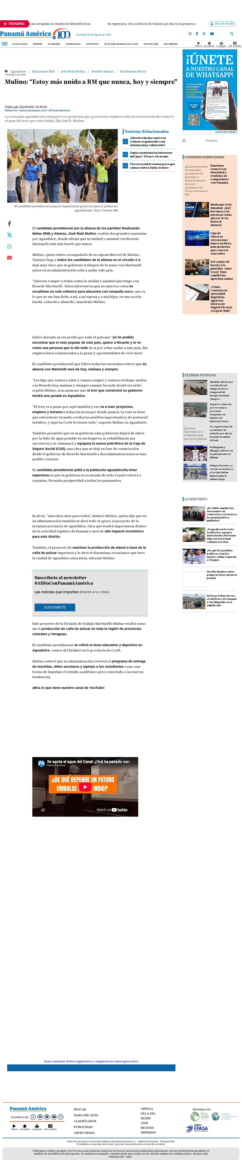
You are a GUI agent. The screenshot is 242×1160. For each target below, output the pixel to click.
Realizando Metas (133, 71)
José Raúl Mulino (73, 71)
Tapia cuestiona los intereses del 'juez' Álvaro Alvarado (151, 154)
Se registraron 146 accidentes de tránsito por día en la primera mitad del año (221, 433)
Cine (144, 1123)
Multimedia (171, 44)
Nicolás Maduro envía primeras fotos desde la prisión (222, 575)
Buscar (80, 1109)
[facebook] (197, 34)
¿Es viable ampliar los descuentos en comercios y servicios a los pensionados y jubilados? (222, 514)
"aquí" (128, 1156)
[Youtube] (212, 34)
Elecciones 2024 (43, 71)
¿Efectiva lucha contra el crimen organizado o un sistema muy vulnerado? (148, 141)
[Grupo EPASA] (196, 1131)
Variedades (73, 44)
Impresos (148, 1132)
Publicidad (83, 1127)
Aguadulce (19, 71)
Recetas (147, 1128)
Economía (54, 44)
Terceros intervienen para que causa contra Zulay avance (152, 166)
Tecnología (150, 44)
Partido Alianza (103, 71)
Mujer (146, 1118)
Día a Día (148, 1113)
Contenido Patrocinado (204, 157)
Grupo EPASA (84, 1133)
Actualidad (19, 44)
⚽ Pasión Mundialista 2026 (121, 44)
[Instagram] (190, 34)
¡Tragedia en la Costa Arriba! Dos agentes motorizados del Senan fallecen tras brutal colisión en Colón (221, 536)
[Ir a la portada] (25, 34)
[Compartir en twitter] (9, 235)
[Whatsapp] (33, 1117)
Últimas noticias (200, 375)
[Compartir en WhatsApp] (9, 247)
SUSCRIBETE (55, 607)
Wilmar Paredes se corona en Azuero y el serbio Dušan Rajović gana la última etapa (221, 472)
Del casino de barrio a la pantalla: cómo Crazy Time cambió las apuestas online (221, 270)
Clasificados (85, 1121)
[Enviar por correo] (9, 258)
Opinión (37, 44)
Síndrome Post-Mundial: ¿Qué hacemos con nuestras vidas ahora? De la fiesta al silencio (221, 215)
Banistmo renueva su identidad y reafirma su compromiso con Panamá (219, 174)
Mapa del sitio (86, 1115)
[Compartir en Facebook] (9, 223)
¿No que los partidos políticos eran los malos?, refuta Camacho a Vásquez (222, 555)
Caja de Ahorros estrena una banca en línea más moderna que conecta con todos (220, 243)
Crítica (147, 1109)
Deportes (92, 44)
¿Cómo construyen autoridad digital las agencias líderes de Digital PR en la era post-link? (221, 299)
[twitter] (204, 34)
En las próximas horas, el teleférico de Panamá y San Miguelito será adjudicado (222, 600)
